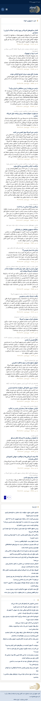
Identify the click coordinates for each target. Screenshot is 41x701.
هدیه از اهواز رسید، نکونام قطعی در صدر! (26, 541)
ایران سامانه (16, 699)
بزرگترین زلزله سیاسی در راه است (27, 207)
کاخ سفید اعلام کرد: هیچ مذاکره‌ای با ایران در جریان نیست (22, 589)
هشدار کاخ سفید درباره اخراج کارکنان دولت (24, 74)
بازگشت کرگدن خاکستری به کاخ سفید (26, 166)
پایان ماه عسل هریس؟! (30, 250)
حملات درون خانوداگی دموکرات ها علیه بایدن (23, 388)
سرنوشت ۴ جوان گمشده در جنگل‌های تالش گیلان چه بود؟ (21, 645)
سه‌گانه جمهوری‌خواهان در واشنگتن (26, 229)
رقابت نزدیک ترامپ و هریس (28, 296)
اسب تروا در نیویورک (31, 53)
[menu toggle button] (6, 9)
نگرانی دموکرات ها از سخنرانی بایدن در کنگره (23, 408)
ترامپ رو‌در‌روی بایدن (31, 477)
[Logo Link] (34, 9)
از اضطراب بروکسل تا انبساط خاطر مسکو (24, 438)
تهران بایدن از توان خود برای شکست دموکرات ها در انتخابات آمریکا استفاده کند (21, 270)
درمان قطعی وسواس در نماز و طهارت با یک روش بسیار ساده (21, 592)
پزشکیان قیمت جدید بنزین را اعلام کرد (27, 525)
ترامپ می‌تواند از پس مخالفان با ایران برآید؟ (23, 88)
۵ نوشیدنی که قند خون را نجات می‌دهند (26, 623)
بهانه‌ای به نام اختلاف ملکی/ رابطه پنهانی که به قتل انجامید (21, 633)
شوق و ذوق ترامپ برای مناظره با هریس (25, 363)
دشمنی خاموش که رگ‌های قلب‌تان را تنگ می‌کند (24, 604)
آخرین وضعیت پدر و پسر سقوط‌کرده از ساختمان (24, 636)
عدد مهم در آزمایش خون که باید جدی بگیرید (25, 607)
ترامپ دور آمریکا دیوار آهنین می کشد (25, 132)
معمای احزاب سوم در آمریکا (29, 319)
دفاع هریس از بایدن (31, 340)
